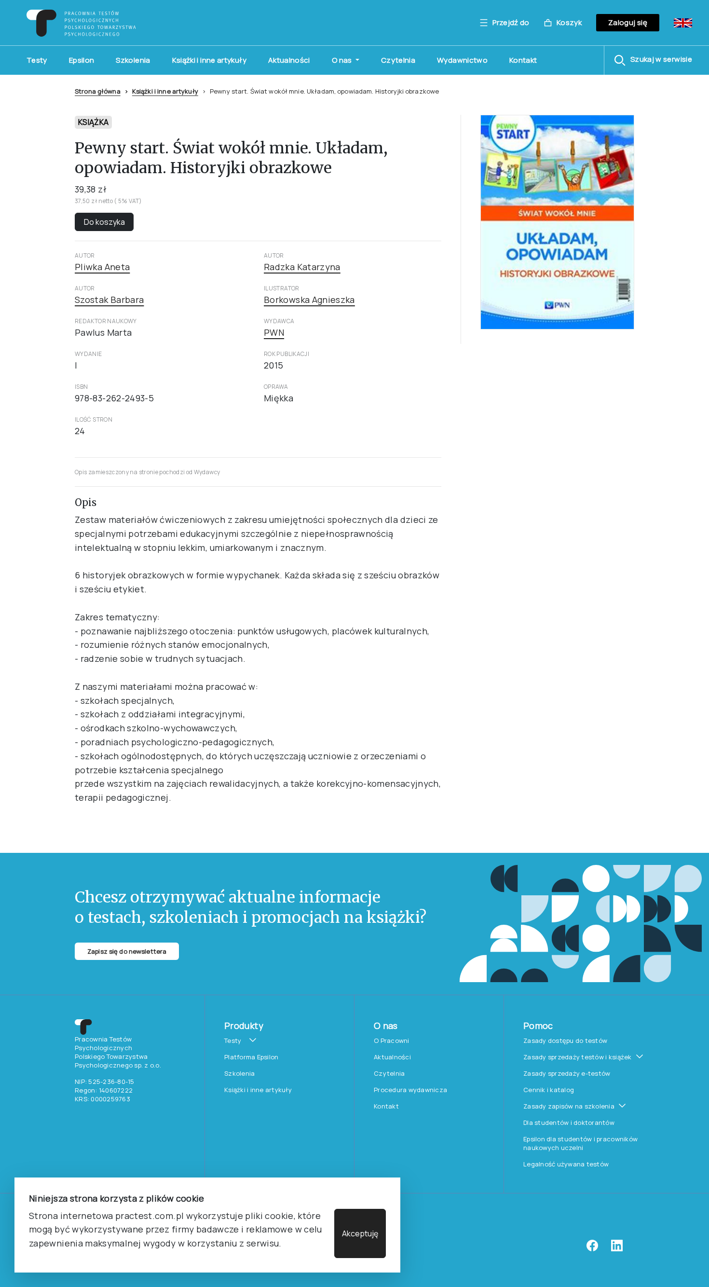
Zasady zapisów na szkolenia (568, 1106)
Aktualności (289, 60)
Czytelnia (398, 60)
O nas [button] (343, 60)
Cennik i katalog (548, 1089)
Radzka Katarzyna (302, 267)
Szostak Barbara (109, 299)
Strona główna (98, 91)
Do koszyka (104, 222)
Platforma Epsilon (251, 1057)
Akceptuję (360, 1233)
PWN (274, 332)
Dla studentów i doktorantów (568, 1122)
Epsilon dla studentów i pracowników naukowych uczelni (580, 1143)
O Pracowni (391, 1040)
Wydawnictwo (462, 60)
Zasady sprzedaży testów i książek (577, 1057)
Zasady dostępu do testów (565, 1040)
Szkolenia (133, 60)
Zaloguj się (627, 22)
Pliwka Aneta (102, 267)
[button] (653, 60)
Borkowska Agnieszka (309, 299)
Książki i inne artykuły (209, 60)
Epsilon (82, 60)
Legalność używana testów (566, 1164)
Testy (37, 60)
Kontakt (523, 60)
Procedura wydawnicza (410, 1089)
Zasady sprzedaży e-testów (567, 1073)
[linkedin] (617, 1249)
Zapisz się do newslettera (126, 951)
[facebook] (592, 1249)
